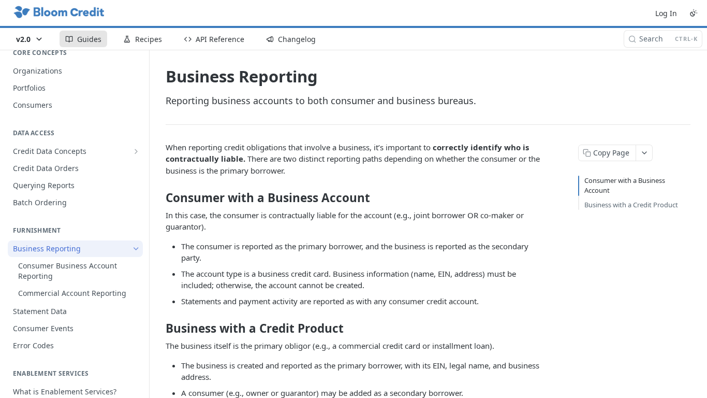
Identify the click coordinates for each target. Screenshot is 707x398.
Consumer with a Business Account (624, 185)
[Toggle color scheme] (693, 13)
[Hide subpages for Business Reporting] (136, 249)
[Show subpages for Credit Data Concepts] (136, 151)
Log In (666, 13)
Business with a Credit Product (631, 204)
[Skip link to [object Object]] (158, 198)
